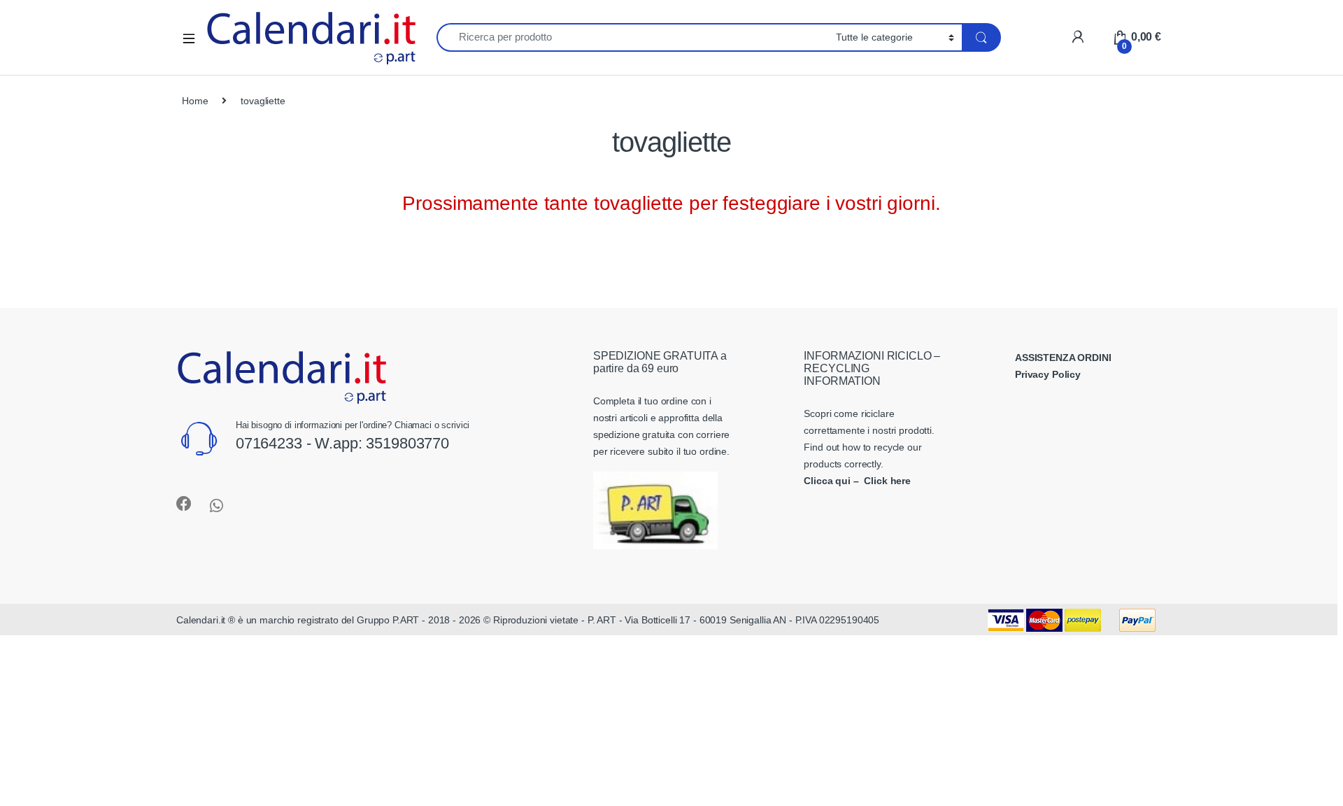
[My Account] (1078, 37)
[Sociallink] (184, 503)
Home (195, 100)
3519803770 (407, 443)
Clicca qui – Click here (857, 480)
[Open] (194, 37)
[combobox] (632, 37)
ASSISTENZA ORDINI (1063, 357)
